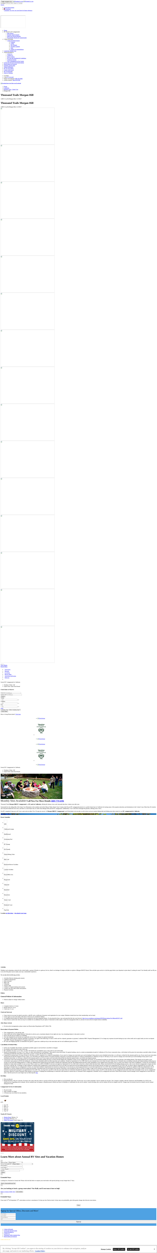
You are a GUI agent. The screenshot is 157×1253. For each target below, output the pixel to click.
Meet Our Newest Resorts (14, 36)
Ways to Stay (4, 1162)
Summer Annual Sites (9, 65)
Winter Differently (8, 67)
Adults (2, 698)
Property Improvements (13, 34)
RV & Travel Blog (8, 68)
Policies (7, 677)
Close (78, 1205)
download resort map (20, 913)
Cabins (12, 43)
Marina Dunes (7, 1117)
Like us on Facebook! (16, 83)
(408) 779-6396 (57, 801)
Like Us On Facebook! (7, 1226)
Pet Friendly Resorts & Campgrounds (17, 37)
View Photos (4, 665)
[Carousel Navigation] (78, 1152)
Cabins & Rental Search (13, 40)
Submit (3, 1172)
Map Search (10, 33)
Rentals (7, 671)
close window (19, 1191)
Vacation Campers (15, 46)
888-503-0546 (16, 80)
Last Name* (4, 1167)
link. (37, 1072)
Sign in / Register (8, 73)
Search (2, 4)
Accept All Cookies (133, 1249)
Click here (18, 714)
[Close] (154, 1249)
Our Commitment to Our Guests (15, 61)
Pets (2, 705)
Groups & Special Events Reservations (14, 62)
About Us (9, 54)
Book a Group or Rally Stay (8, 1191)
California (6, 88)
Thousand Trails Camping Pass (12, 1235)
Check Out (3, 694)
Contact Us (10, 55)
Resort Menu (4, 666)
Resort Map (8, 674)
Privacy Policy (11, 56)
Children (3, 701)
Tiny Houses (13, 45)
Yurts (11, 48)
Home (5, 30)
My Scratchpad (8, 71)
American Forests (11, 59)
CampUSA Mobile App (10, 51)
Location (3, 3)
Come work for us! (9, 70)
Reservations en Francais (10, 64)
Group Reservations (9, 7)
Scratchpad (18, 9)
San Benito (7, 1118)
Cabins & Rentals (8, 1229)
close (2, 708)
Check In (3, 693)
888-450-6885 (19, 78)
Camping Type (4, 709)
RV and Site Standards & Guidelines (16, 58)
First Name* (4, 1165)
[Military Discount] (17, 1151)
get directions (9, 913)
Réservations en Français (10, 1236)
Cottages (12, 42)
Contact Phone (4, 1169)
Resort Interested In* (6, 1164)
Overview (7, 669)
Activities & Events (10, 676)
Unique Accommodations (17, 49)
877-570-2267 (10, 77)
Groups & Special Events (10, 1230)
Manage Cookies (106, 1249)
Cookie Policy (40, 1251)
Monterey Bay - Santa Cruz (11, 89)
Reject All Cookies (119, 1249)
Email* (2, 1170)
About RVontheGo (9, 1232)
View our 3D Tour (5, 814)
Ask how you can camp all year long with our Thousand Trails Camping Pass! (18, 1244)
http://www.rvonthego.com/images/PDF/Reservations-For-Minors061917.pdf (102, 1018)
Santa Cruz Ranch (8, 1120)
